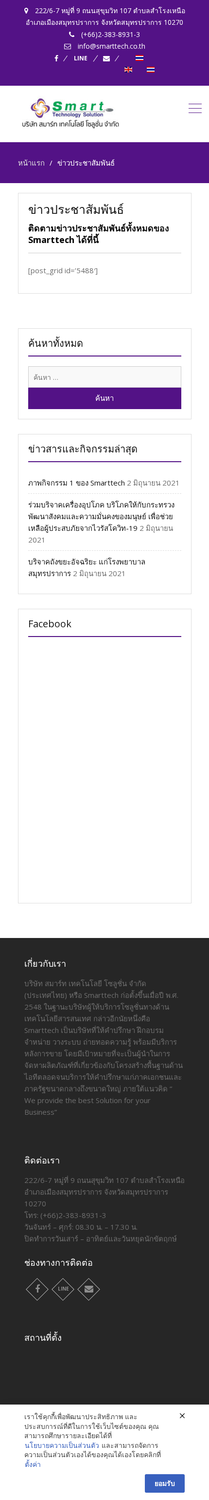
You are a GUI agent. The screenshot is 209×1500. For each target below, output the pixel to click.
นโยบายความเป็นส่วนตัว (62, 1445)
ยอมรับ (165, 1483)
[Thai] (139, 58)
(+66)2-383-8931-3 (73, 1215)
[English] (128, 70)
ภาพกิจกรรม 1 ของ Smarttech (76, 483)
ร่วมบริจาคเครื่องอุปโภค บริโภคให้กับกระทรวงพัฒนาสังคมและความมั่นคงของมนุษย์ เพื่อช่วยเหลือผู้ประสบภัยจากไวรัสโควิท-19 (101, 516)
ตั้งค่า (33, 1464)
